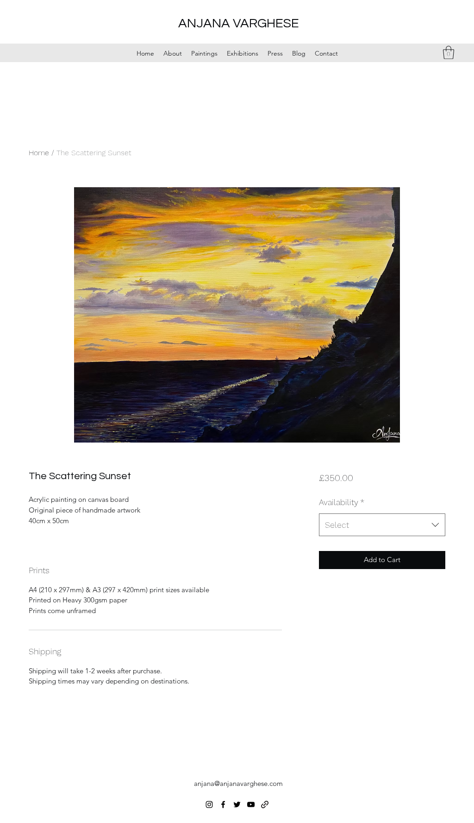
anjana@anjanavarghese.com (238, 783)
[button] (448, 52)
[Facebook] (223, 804)
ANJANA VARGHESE (238, 23)
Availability (341, 502)
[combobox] (382, 525)
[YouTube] (251, 804)
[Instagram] (209, 804)
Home (39, 152)
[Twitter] (237, 804)
